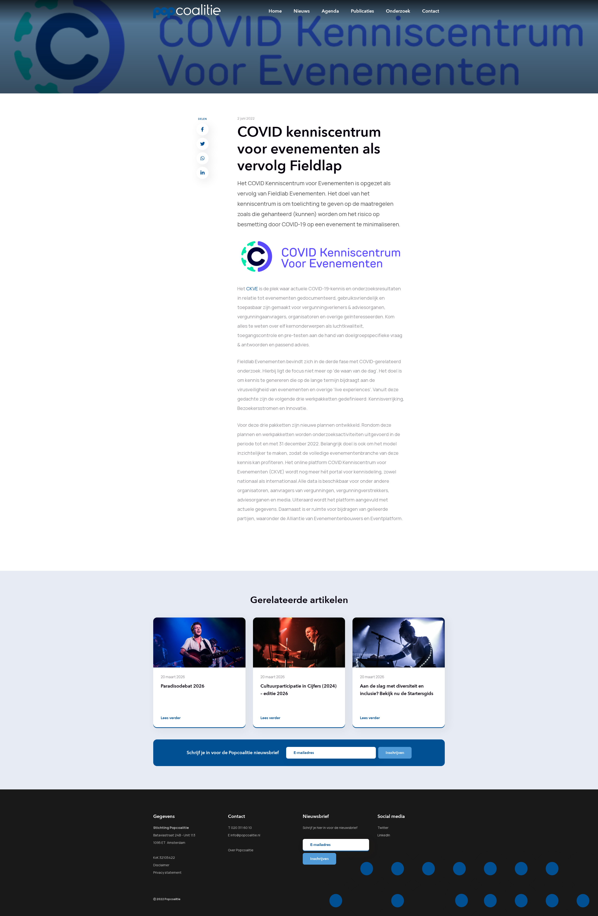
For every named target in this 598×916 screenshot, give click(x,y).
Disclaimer (161, 865)
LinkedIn (383, 835)
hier (320, 827)
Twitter (382, 827)
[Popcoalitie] (187, 11)
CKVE (252, 288)
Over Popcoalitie (240, 850)
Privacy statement (167, 872)
